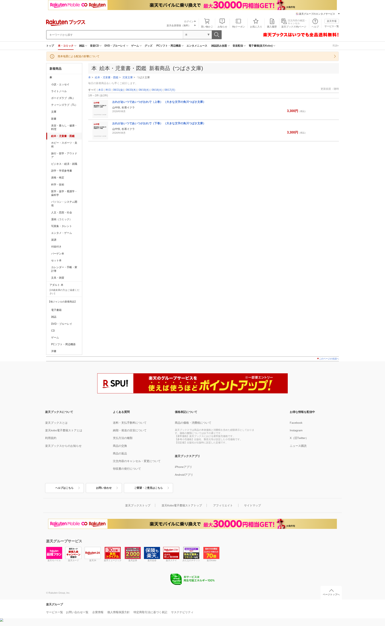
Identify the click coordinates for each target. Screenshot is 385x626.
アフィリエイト (223, 505)
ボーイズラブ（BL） (63, 98)
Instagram (296, 430)
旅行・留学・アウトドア (64, 155)
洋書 (53, 351)
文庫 (53, 111)
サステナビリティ (182, 612)
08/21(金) (118, 89)
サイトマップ (252, 505)
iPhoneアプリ (183, 466)
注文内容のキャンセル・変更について (137, 461)
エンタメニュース (196, 45)
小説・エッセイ (60, 84)
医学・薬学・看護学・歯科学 (64, 193)
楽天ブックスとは (56, 422)
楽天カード (73, 560)
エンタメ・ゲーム (61, 232)
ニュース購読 (298, 445)
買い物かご (207, 26)
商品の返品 (120, 453)
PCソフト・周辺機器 (168, 45)
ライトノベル (59, 91)
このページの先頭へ (329, 358)
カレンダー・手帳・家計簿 (64, 269)
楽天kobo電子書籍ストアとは (63, 430)
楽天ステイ (171, 560)
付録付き (56, 246)
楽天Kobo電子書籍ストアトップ (182, 505)
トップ (50, 45)
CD (53, 330)
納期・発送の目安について (130, 430)
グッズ (148, 45)
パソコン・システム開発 (64, 203)
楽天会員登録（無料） (179, 25)
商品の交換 (120, 445)
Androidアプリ (184, 474)
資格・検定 (57, 177)
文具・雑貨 (57, 277)
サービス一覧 (331, 26)
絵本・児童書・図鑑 (63, 135)
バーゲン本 (57, 253)
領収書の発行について (127, 468)
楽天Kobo (211, 560)
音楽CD (94, 45)
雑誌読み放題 (219, 45)
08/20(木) (131, 89)
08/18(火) (157, 89)
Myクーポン (238, 26)
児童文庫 (127, 77)
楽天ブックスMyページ (293, 26)
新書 (53, 118)
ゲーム (135, 45)
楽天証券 (132, 560)
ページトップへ (331, 594)
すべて (92, 89)
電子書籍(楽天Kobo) (261, 45)
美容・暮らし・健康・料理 (64, 127)
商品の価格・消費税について (193, 422)
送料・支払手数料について (130, 422)
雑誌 (81, 45)
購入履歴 (272, 26)
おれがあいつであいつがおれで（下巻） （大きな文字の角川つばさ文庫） (159, 123)
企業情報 (97, 612)
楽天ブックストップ (137, 505)
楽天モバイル (54, 560)
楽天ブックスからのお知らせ (63, 445)
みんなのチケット (191, 560)
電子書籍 (56, 309)
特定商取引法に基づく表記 (150, 612)
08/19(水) (144, 89)
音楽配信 (238, 45)
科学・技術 (57, 184)
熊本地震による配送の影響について (78, 56)
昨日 (108, 89)
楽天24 (92, 560)
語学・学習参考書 (61, 170)
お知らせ (222, 26)
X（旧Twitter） (299, 438)
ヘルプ (315, 26)
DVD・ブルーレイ (115, 45)
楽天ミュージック (113, 560)
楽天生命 (152, 560)
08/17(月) (169, 89)
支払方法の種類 (123, 438)
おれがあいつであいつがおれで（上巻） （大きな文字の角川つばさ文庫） (159, 101)
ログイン (189, 21)
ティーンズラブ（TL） (64, 104)
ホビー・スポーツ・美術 (64, 144)
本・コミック (66, 45)
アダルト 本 (56, 284)
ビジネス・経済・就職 (64, 163)
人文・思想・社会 (61, 212)
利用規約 (50, 438)
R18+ (336, 45)
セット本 (56, 260)
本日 (100, 89)
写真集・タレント (61, 226)
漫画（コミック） (61, 219)
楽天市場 (331, 21)
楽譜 (53, 239)
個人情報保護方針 (118, 612)
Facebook (296, 422)
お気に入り (256, 26)
